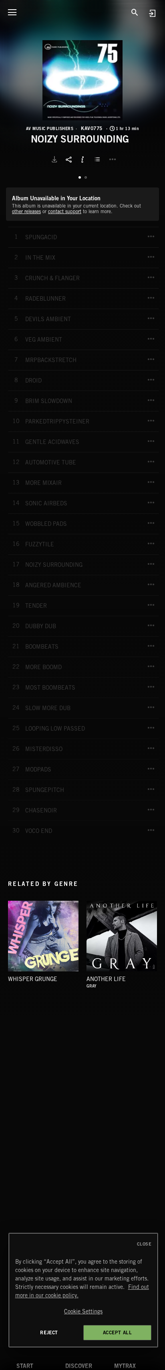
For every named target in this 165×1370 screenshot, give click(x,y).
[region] (83, 1290)
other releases (26, 211)
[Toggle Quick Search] (135, 12)
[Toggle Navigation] (12, 12)
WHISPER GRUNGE (32, 979)
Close (144, 1244)
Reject (49, 1332)
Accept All (117, 1332)
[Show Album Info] (82, 159)
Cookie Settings (83, 1311)
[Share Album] (68, 159)
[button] (82, 80)
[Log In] (152, 13)
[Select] (99, 159)
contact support (64, 211)
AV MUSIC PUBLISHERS (50, 128)
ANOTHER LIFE (106, 979)
